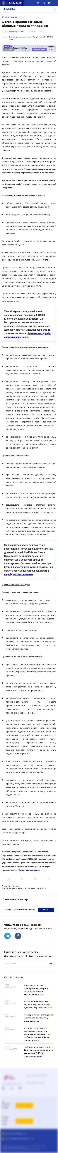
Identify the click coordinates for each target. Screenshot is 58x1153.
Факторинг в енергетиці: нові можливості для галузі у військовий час (39, 1017)
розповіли (46, 57)
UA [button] (37, 3)
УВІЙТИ (45, 910)
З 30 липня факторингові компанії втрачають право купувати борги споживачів (38, 1004)
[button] (3, 3)
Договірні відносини (11, 17)
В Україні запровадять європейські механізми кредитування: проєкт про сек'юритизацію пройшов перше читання (37, 1033)
